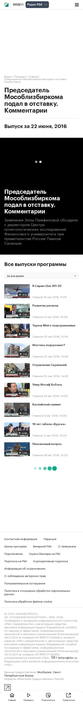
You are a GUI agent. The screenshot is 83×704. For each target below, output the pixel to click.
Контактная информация (20, 538)
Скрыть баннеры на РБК (44, 553)
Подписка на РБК (15, 561)
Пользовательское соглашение (24, 583)
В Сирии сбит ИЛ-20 (47, 286)
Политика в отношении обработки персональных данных (37, 592)
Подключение (13, 553)
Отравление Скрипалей (49, 365)
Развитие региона (45, 305)
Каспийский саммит (46, 404)
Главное (33, 76)
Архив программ (15, 546)
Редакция (50, 538)
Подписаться (48, 699)
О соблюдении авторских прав (25, 575)
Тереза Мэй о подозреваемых (54, 325)
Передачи (20, 76)
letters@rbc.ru (67, 657)
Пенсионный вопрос (47, 444)
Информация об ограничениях (25, 568)
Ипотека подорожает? (48, 345)
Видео (18, 4)
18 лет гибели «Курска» (49, 424)
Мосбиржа (44, 672)
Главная (12, 699)
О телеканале (67, 546)
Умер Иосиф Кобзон (47, 384)
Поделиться (69, 699)
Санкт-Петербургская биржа (33, 673)
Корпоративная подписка (50, 561)
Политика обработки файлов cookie (28, 601)
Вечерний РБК (42, 546)
